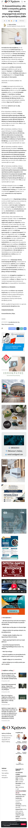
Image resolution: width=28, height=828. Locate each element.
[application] (14, 586)
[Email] (11, 21)
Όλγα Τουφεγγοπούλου (19, 764)
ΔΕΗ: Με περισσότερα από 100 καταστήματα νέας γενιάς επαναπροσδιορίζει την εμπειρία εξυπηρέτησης (14, 622)
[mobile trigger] (3, 1)
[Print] (16, 21)
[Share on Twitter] (9, 21)
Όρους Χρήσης (7, 825)
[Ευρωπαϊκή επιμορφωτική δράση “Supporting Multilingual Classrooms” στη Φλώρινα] (22, 686)
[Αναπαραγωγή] (3, 591)
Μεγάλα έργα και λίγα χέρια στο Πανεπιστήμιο (14, 627)
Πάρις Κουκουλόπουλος (8, 324)
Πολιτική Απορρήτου (14, 824)
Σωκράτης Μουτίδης (24, 742)
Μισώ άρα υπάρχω (7, 651)
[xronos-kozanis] (12, 1)
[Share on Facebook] (7, 21)
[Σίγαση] (22, 591)
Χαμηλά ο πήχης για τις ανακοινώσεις (12, 659)
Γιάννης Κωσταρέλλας (19, 742)
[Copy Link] (14, 21)
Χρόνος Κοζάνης (12, 24)
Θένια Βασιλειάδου (19, 753)
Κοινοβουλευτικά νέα (13, 322)
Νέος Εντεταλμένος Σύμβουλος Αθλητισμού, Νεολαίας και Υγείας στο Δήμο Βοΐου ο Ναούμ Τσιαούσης (8, 699)
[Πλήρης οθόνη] (24, 591)
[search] (22, 1)
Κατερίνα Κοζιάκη (24, 753)
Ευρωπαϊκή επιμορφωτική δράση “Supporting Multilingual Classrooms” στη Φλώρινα (13, 646)
